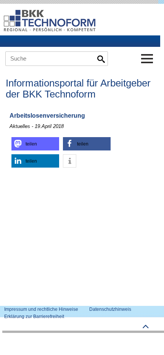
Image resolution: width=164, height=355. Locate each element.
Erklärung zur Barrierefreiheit (34, 316)
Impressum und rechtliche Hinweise (41, 309)
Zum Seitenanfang (146, 327)
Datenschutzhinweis (110, 309)
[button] (35, 143)
